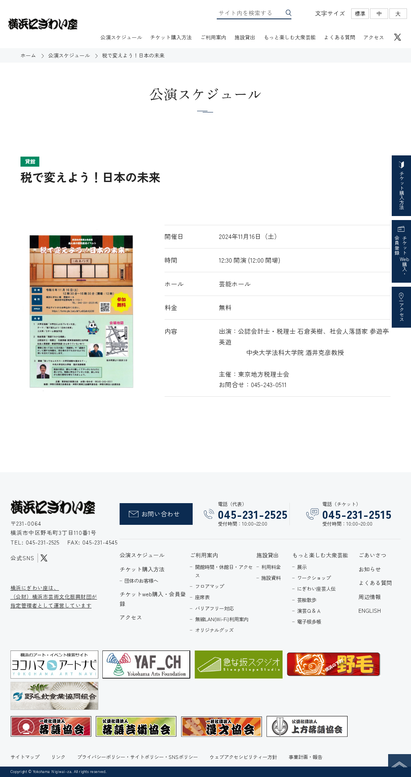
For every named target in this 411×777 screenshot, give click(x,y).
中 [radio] (379, 13)
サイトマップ (24, 757)
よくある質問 (339, 37)
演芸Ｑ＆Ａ (309, 610)
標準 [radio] (360, 13)
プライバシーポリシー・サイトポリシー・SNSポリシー (137, 757)
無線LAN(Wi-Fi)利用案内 (221, 619)
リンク (58, 757)
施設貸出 (244, 37)
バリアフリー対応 (214, 608)
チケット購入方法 (171, 37)
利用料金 (271, 567)
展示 (302, 567)
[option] (81, 311)
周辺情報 (369, 597)
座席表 (202, 597)
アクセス (373, 37)
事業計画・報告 (305, 757)
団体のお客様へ (141, 580)
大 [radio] (398, 13)
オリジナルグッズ (214, 630)
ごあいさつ (372, 555)
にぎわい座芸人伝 (316, 588)
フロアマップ (209, 586)
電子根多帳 (309, 621)
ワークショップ (314, 577)
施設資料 (271, 577)
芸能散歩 (306, 600)
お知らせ (369, 569)
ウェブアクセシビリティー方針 (243, 757)
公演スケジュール (121, 37)
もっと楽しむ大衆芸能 (290, 37)
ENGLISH (369, 610)
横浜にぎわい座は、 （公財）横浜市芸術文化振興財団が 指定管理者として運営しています (53, 596)
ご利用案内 (213, 37)
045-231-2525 (43, 542)
